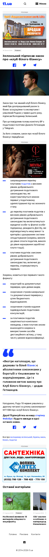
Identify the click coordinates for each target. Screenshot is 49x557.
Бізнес (5, 440)
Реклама (24, 534)
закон (42, 437)
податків (26, 183)
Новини (18, 50)
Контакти (35, 534)
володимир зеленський (21, 437)
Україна (36, 437)
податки (13, 440)
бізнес (31, 365)
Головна (13, 534)
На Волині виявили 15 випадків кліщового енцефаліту (15, 519)
